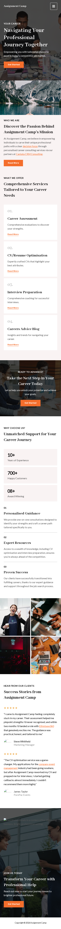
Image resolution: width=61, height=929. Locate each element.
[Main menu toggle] (53, 6)
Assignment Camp (15, 6)
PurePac (18, 794)
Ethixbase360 (46, 726)
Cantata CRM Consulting (29, 154)
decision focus (30, 146)
